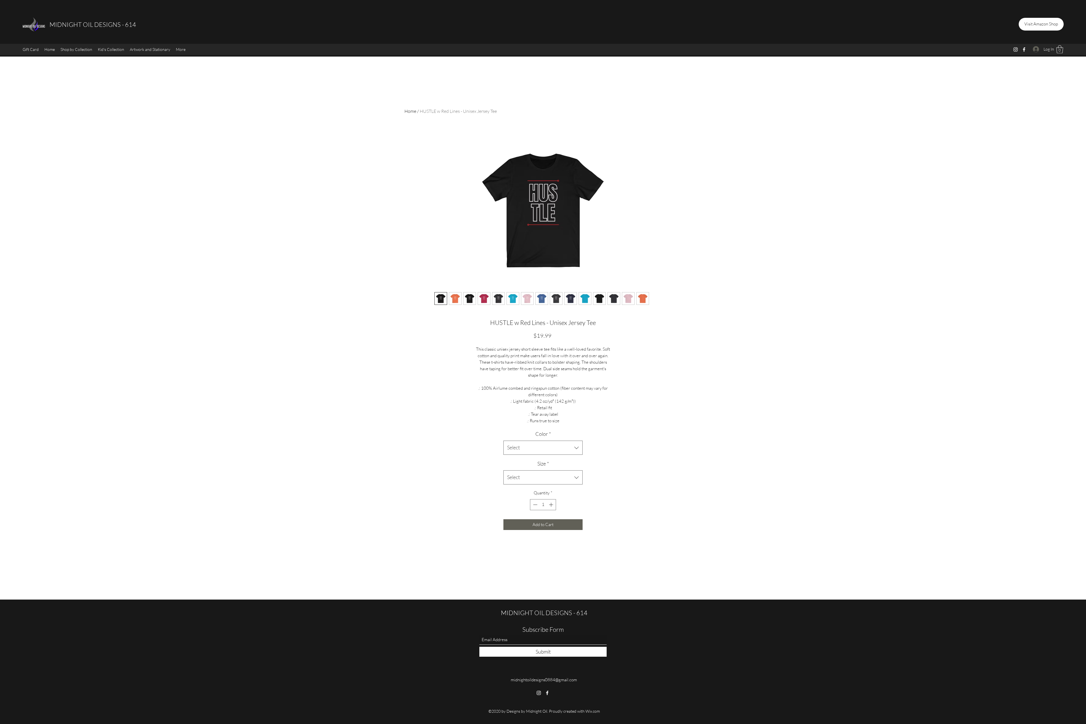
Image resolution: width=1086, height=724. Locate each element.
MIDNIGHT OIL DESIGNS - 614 (92, 24)
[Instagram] (1015, 49)
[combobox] (543, 448)
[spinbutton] (543, 504)
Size (543, 463)
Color (543, 434)
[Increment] (551, 504)
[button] (76, 49)
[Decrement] (534, 504)
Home (410, 111)
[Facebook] (1024, 49)
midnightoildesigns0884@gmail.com (544, 679)
